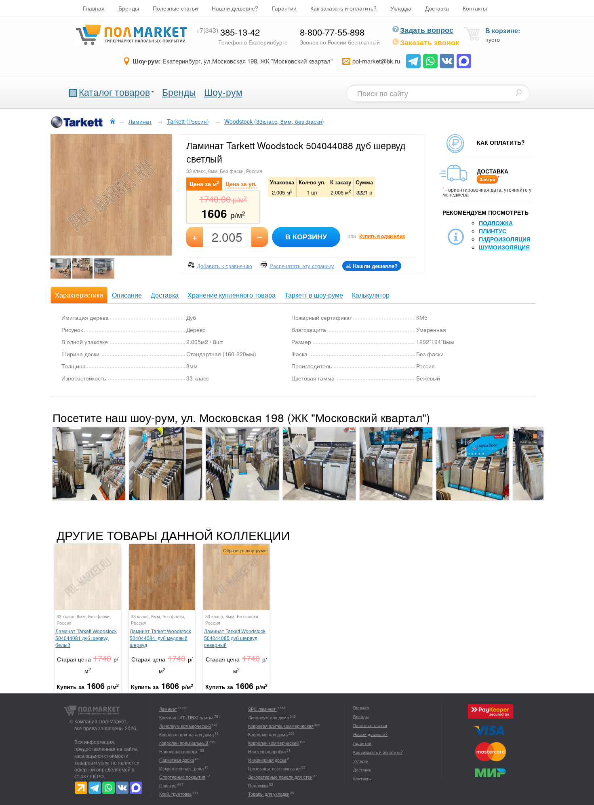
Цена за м (204, 183)
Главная (94, 8)
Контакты (475, 8)
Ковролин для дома (268, 734)
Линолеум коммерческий (185, 726)
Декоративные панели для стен (280, 776)
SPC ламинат (262, 709)
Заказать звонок (429, 42)
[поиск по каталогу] (518, 93)
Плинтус (492, 231)
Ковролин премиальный (183, 743)
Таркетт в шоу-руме (313, 295)
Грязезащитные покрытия (274, 768)
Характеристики (79, 295)
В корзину (306, 236)
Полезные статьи (175, 8)
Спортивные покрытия (182, 776)
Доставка (437, 8)
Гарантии (284, 8)
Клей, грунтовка (175, 793)
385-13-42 (228, 31)
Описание (127, 295)
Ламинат (168, 709)
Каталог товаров (114, 92)
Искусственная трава (181, 768)
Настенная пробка (267, 751)
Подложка (496, 223)
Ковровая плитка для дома (186, 734)
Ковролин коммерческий (273, 743)
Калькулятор (371, 295)
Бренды (128, 8)
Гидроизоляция (505, 239)
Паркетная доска (176, 759)
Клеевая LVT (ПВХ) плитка (186, 717)
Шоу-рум (223, 92)
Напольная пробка (178, 751)
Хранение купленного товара (231, 295)
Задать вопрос (426, 30)
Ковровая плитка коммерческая (281, 726)
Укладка (400, 8)
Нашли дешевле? (235, 8)
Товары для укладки (268, 793)
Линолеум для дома (268, 717)
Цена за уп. (241, 184)
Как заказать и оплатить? (343, 8)
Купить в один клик (382, 236)
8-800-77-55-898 (332, 31)
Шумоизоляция (504, 247)
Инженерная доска (267, 759)
